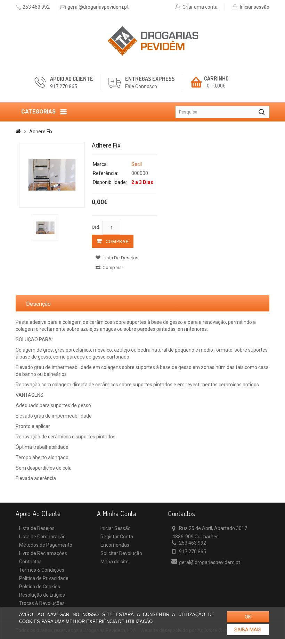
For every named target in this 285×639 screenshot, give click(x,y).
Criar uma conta (200, 7)
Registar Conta (116, 536)
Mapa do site (114, 561)
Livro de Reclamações (43, 553)
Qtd (95, 227)
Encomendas (114, 545)
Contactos (30, 561)
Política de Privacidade (43, 578)
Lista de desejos (119, 257)
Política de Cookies (39, 586)
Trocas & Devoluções (42, 603)
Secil (136, 164)
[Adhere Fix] (52, 175)
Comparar (112, 267)
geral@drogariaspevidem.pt (98, 7)
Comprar (117, 241)
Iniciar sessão (254, 7)
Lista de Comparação (42, 536)
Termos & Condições (41, 570)
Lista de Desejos (37, 528)
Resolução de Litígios (42, 595)
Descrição (38, 304)
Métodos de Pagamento (45, 545)
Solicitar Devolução (121, 553)
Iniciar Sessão (115, 528)
